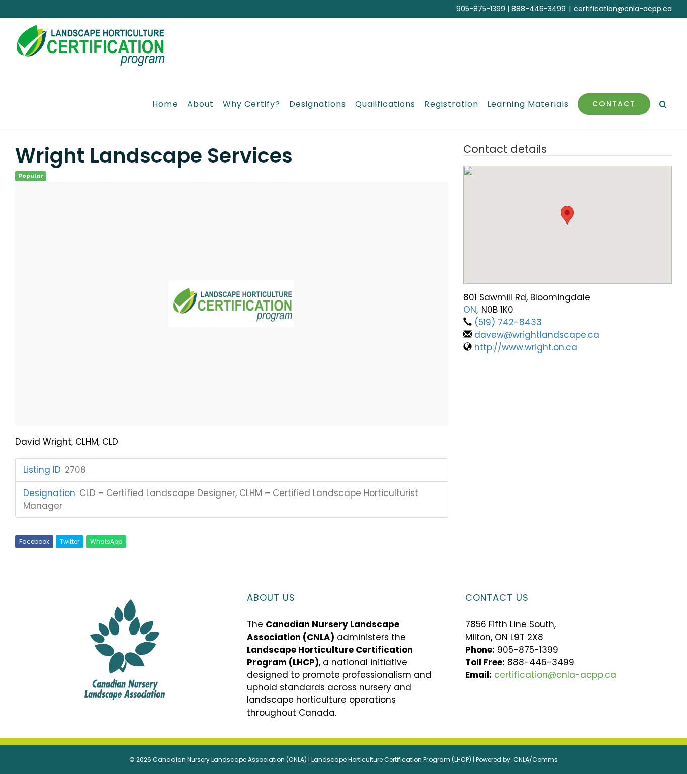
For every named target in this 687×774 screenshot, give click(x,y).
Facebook (34, 541)
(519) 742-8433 (508, 322)
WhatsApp (106, 541)
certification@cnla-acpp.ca (623, 9)
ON (469, 310)
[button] (663, 104)
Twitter (69, 541)
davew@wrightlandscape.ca (536, 335)
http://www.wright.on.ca (525, 347)
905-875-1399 (480, 9)
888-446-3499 (538, 9)
